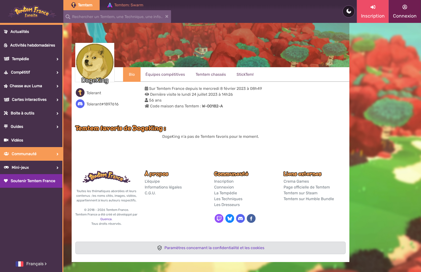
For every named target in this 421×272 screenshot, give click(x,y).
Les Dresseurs (227, 204)
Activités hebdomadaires (32, 45)
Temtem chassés (211, 74)
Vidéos (16, 140)
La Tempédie (225, 193)
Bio (132, 74)
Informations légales (163, 187)
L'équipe (152, 181)
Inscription (224, 181)
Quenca (106, 219)
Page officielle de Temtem (307, 187)
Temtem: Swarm (128, 5)
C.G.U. (150, 193)
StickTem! (245, 74)
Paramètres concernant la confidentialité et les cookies (214, 247)
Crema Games (296, 181)
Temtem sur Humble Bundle (309, 199)
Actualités (19, 31)
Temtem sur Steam (300, 193)
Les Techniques (228, 199)
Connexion (224, 187)
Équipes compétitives (165, 74)
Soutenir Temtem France (32, 180)
